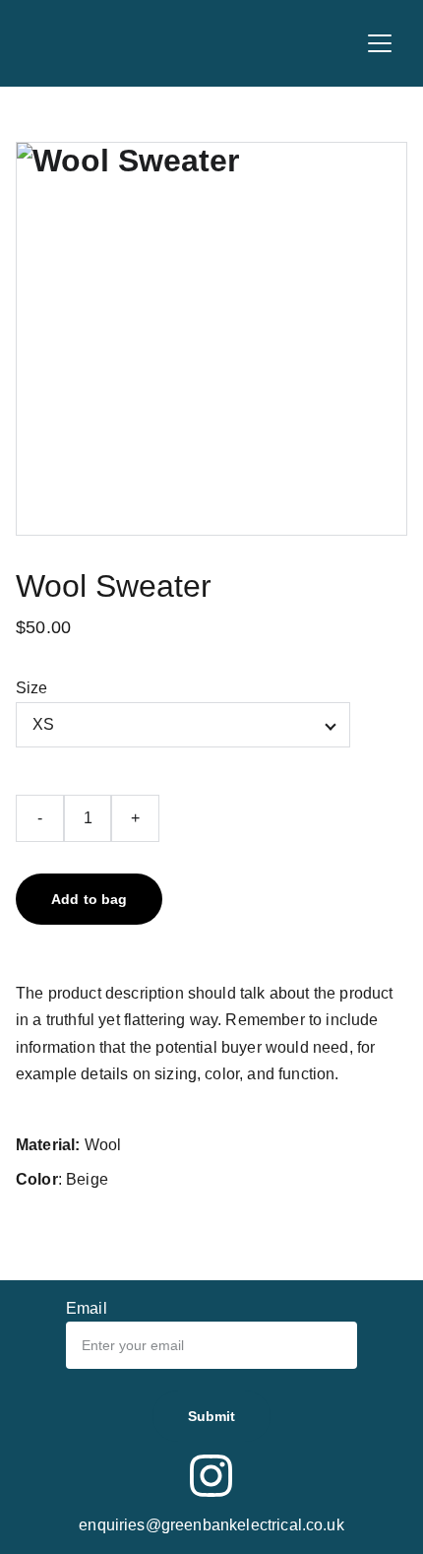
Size (32, 688)
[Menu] (380, 43)
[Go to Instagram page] (211, 1476)
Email (86, 1308)
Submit (212, 1416)
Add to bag (89, 899)
